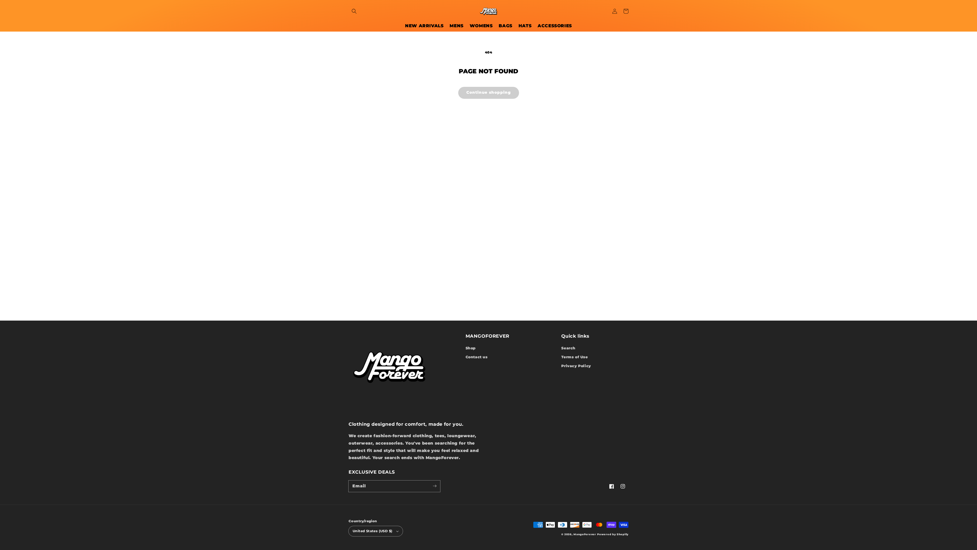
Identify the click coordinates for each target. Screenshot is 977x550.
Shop (471, 348)
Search (568, 348)
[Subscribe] (434, 486)
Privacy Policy (576, 366)
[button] (354, 11)
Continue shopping (488, 92)
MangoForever (584, 534)
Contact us (477, 357)
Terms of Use (574, 357)
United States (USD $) (372, 531)
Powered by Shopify (612, 534)
